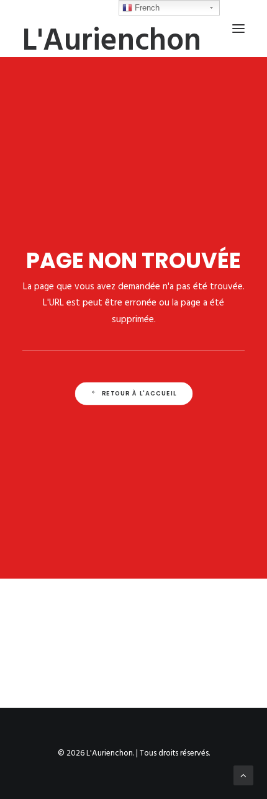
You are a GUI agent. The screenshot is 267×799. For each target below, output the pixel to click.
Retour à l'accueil (139, 393)
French (146, 7)
